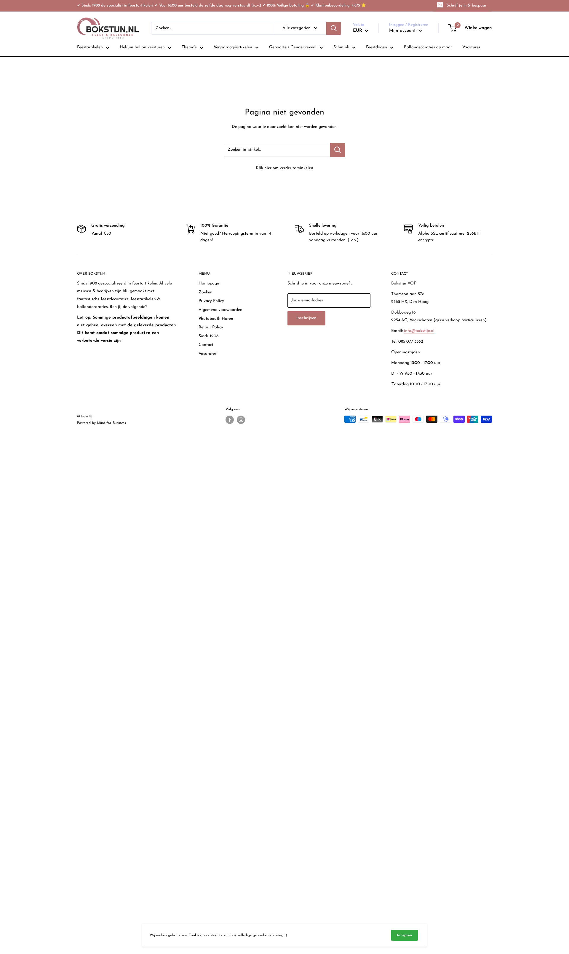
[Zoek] (333, 28)
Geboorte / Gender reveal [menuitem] (293, 47)
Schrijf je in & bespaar (467, 5)
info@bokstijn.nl (419, 331)
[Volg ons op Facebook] (230, 420)
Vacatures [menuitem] (471, 47)
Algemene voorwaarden (220, 310)
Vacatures (208, 354)
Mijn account (403, 30)
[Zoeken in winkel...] (337, 150)
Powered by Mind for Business (101, 423)
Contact (206, 345)
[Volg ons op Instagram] (241, 420)
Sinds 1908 (208, 336)
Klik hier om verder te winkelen (284, 168)
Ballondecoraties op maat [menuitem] (428, 47)
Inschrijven (306, 318)
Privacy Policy (211, 301)
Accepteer (405, 935)
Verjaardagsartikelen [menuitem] (233, 47)
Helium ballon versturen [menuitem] (142, 47)
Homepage (209, 283)
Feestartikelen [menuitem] (90, 47)
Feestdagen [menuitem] (376, 47)
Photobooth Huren (216, 319)
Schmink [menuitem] (341, 47)
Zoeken (205, 292)
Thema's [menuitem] (189, 47)
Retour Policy (211, 327)
